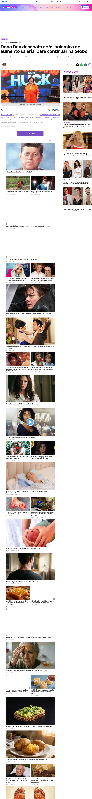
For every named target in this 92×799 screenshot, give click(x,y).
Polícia (52, 1)
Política (44, 1)
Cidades (48, 1)
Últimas (68, 7)
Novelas (40, 7)
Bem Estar (57, 1)
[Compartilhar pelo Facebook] (85, 64)
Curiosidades (63, 1)
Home (38, 36)
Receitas (69, 1)
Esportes (77, 1)
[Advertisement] (46, 22)
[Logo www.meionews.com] (4, 1)
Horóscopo (49, 7)
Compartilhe (71, 65)
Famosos (24, 7)
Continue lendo (30, 133)
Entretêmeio (39, 1)
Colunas (81, 1)
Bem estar (32, 7)
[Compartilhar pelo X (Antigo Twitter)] (77, 64)
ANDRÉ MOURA (59, 7)
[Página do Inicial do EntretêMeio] (9, 7)
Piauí (73, 1)
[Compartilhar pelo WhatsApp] (81, 64)
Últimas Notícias (87, 1)
